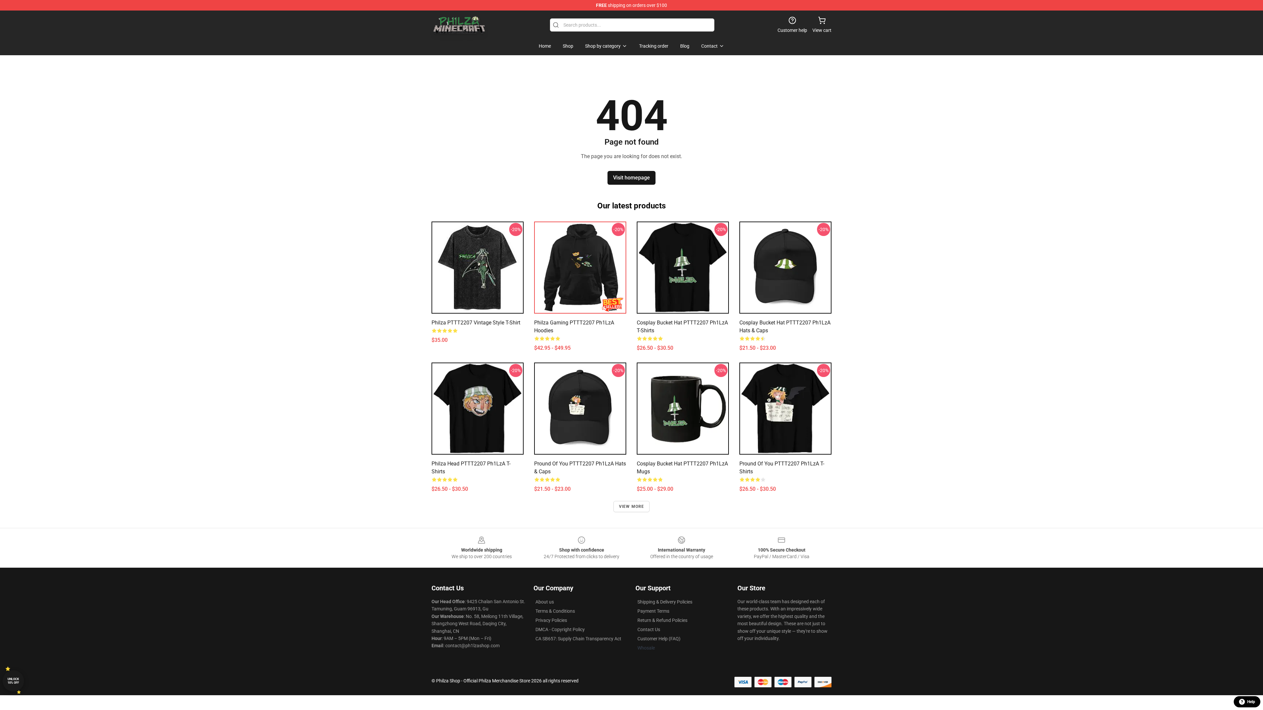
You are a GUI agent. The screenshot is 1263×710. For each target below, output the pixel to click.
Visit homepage (631, 178)
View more (631, 506)
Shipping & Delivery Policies (664, 601)
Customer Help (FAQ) (659, 638)
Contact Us (648, 629)
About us (544, 601)
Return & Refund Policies (662, 620)
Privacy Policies (551, 620)
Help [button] (1251, 701)
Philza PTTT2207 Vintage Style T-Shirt (476, 323)
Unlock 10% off (13, 680)
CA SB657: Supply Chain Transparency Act (578, 638)
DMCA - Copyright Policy (560, 629)
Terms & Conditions (555, 611)
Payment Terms (653, 611)
